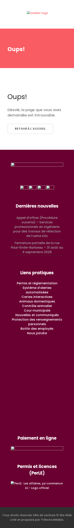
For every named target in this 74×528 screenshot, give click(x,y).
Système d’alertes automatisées (37, 290)
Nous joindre (37, 333)
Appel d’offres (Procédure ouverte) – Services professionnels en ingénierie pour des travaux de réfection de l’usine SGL (37, 226)
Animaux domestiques (37, 301)
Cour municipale (37, 310)
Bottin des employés (37, 328)
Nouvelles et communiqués (37, 315)
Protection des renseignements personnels (37, 321)
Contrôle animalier (37, 306)
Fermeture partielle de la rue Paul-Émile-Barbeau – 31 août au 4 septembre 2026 (37, 247)
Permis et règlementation (37, 283)
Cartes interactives (37, 297)
